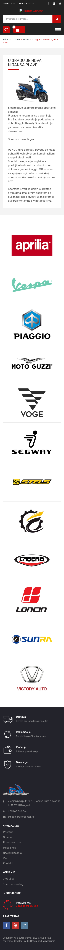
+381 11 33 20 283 (27, 906)
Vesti (17, 39)
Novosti (27, 39)
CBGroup (32, 941)
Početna (7, 39)
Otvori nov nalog (13, 884)
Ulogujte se (9, 3)
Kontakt (8, 863)
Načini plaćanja (12, 853)
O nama (7, 837)
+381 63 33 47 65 (17, 811)
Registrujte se (27, 3)
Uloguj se (8, 878)
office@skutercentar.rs (21, 816)
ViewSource (49, 941)
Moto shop (9, 847)
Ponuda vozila (12, 842)
